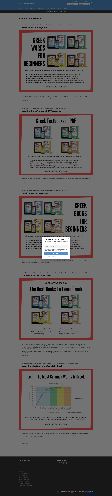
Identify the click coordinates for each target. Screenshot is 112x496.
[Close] (69, 238)
